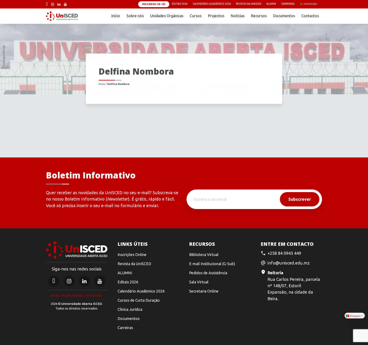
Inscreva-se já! (153, 4)
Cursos (195, 16)
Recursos (259, 16)
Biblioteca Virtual (203, 254)
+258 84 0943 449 (284, 253)
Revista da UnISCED (248, 3)
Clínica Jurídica (130, 309)
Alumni (271, 3)
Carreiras (288, 3)
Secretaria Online (203, 291)
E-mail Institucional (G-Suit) (212, 264)
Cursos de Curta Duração (139, 300)
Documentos (284, 16)
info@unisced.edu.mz (288, 262)
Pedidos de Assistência (208, 273)
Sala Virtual (198, 282)
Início (115, 16)
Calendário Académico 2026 (212, 3)
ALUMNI (125, 273)
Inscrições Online (132, 254)
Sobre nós (135, 16)
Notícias (237, 16)
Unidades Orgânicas (166, 16)
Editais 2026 (180, 3)
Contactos (310, 16)
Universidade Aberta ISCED (81, 303)
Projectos (216, 16)
